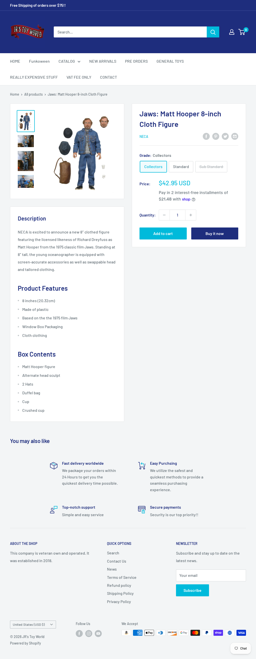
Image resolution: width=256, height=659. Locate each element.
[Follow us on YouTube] (98, 633)
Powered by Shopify (25, 643)
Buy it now (215, 233)
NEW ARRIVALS (102, 61)
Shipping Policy (120, 593)
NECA (144, 136)
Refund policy (119, 585)
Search (113, 552)
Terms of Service (121, 577)
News (112, 569)
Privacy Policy (119, 601)
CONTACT (108, 77)
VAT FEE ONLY (78, 77)
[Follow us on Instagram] (88, 633)
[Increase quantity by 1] (191, 215)
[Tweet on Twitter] (225, 136)
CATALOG (66, 61)
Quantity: (148, 215)
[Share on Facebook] (206, 136)
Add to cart (163, 233)
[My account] (231, 32)
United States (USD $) (29, 624)
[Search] (213, 31)
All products (33, 94)
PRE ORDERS (136, 61)
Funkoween (39, 61)
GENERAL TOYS (170, 61)
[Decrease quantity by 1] (164, 215)
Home (14, 94)
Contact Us (116, 561)
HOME (15, 61)
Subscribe (193, 590)
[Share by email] (234, 136)
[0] (242, 32)
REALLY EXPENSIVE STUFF (34, 77)
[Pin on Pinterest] (215, 136)
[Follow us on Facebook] (79, 633)
